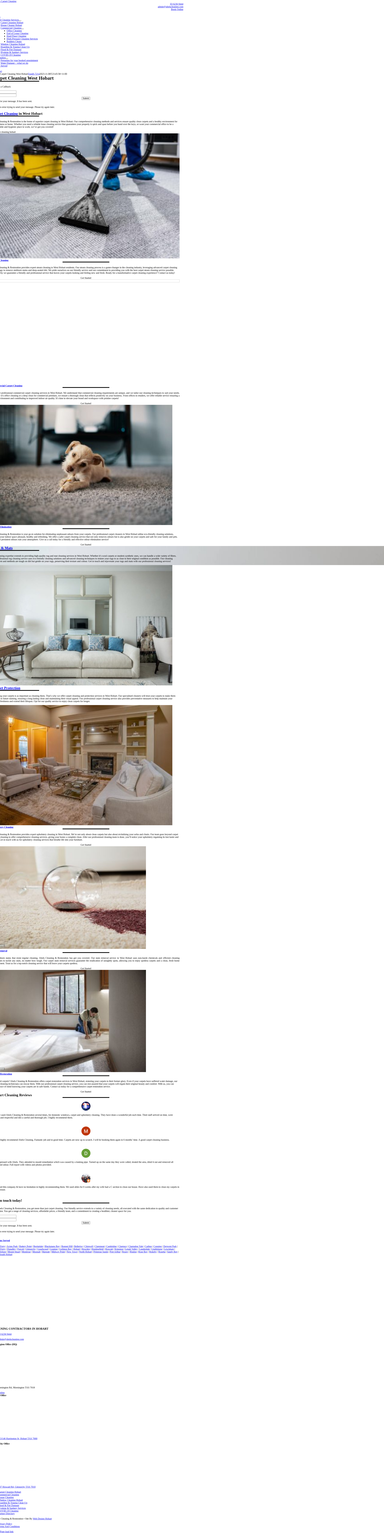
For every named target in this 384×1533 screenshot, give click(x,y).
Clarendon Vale (135, 1246)
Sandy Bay (172, 1251)
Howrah (109, 1249)
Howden (86, 1249)
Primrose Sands (100, 1251)
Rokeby (153, 1251)
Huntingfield (98, 1249)
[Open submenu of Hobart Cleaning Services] (20, 20)
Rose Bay (143, 1251)
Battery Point (25, 1246)
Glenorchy (31, 1249)
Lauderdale (144, 1249)
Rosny (125, 1251)
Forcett (20, 1249)
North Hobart (85, 1251)
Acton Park (12, 1246)
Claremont (100, 1246)
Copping (157, 1246)
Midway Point (58, 1251)
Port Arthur (115, 1251)
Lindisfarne (157, 1249)
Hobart (76, 1249)
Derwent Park (170, 1246)
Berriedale (38, 1246)
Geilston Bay (65, 1249)
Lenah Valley (131, 1249)
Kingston (119, 1249)
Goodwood (42, 1249)
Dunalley (11, 1249)
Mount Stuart (14, 1251)
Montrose (26, 1251)
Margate (46, 1251)
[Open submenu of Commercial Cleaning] (22, 28)
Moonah (36, 1251)
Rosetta (161, 1251)
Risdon (133, 1251)
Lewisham (169, 1249)
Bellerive (78, 1246)
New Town (72, 1251)
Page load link (7, 1531)
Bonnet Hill (66, 1246)
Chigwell (88, 1246)
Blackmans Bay (52, 1246)
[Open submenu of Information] (7, 58)
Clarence (122, 1246)
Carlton (148, 1246)
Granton (54, 1249)
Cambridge (111, 1246)
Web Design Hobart (42, 1518)
